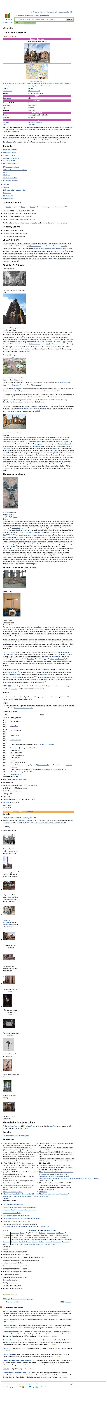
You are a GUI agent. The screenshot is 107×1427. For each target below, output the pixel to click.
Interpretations (30, 23)
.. (35, 93)
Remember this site (39, 12)
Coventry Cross (8, 1340)
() (6, 105)
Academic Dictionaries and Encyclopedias (31, 16)
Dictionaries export (7, 1387)
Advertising (35, 1384)
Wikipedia (19, 23)
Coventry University (10, 1325)
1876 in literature (65, 1302)
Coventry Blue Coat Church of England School (19, 1319)
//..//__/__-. (26, 1226)
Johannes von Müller (13, 1302)
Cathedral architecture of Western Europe (17, 1360)
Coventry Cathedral (10, 1311)
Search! (69, 20)
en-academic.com (8, 22)
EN (71, 12)
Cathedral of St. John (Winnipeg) (14, 1372)
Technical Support (27, 1384)
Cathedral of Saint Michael (12, 1331)
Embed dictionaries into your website (58, 12)
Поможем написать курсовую (22, 1299)
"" (8, 1143)
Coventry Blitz (8, 1354)
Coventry (6, 1348)
